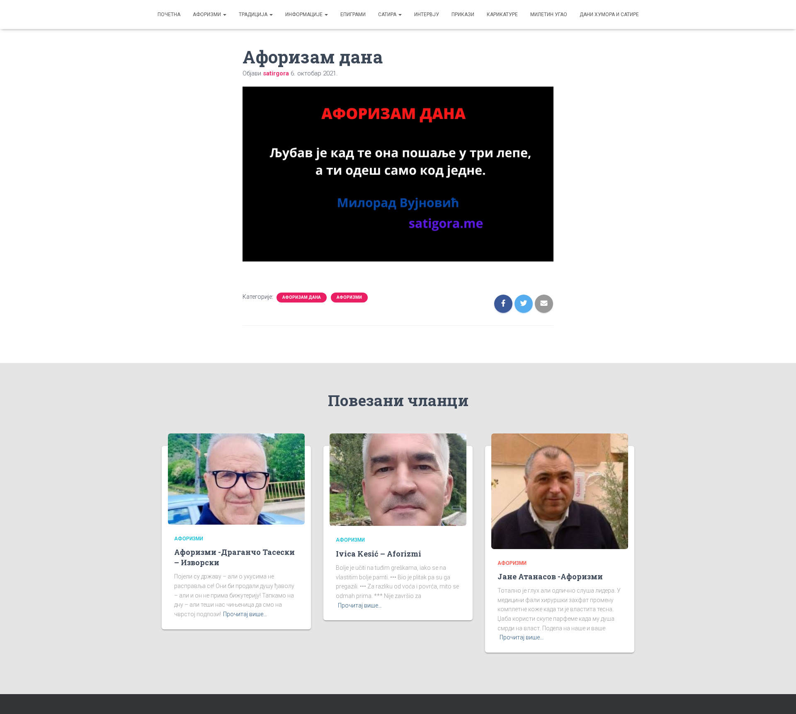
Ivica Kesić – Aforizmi (378, 554)
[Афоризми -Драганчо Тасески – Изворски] (236, 478)
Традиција (254, 14)
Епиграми (353, 14)
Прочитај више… (245, 614)
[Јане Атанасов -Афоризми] (559, 490)
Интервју (426, 14)
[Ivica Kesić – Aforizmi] (398, 479)
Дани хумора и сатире (609, 14)
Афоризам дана (301, 297)
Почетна (169, 14)
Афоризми (207, 14)
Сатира (388, 14)
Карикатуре (502, 14)
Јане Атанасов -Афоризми (550, 576)
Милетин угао (548, 14)
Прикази (462, 14)
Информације (304, 14)
